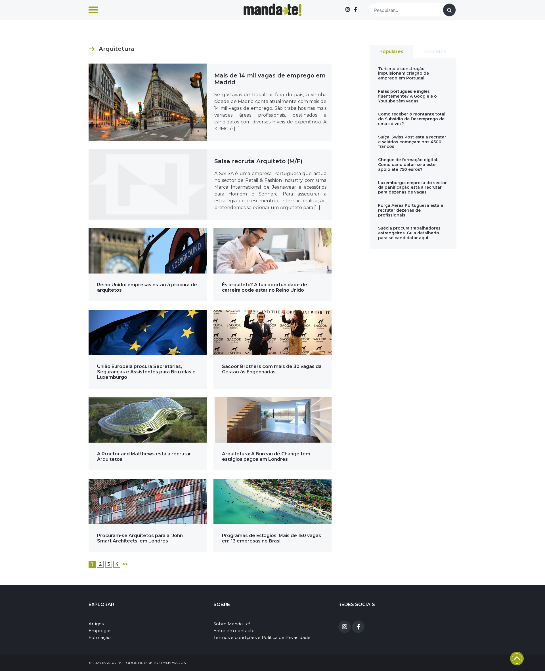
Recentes (435, 51)
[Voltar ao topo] (517, 658)
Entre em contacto (234, 630)
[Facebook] (355, 10)
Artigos (96, 623)
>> (125, 564)
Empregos (100, 630)
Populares (391, 51)
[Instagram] (347, 10)
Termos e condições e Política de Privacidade (262, 637)
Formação (100, 637)
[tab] (391, 51)
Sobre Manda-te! (231, 623)
